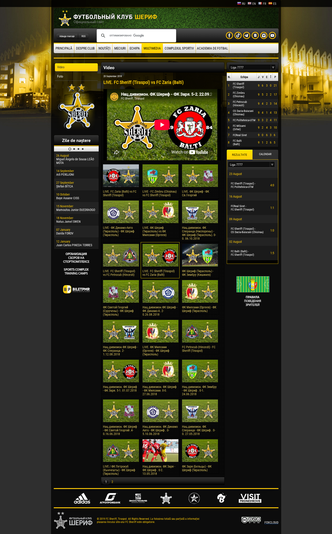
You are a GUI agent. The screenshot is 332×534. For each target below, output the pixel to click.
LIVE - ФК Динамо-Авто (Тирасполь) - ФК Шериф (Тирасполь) (118, 231)
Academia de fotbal (212, 48)
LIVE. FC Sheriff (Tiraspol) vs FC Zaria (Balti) (159, 272)
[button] (273, 67)
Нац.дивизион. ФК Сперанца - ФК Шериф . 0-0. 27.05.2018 (198, 430)
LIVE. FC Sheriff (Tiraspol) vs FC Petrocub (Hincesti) (119, 272)
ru (243, 3)
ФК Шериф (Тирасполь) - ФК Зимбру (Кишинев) (197, 272)
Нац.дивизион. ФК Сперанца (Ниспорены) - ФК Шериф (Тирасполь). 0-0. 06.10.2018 (199, 233)
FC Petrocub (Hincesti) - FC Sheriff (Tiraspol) (198, 348)
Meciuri (120, 48)
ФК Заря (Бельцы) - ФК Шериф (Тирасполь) (197, 468)
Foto (60, 76)
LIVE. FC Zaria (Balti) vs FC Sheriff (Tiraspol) (119, 193)
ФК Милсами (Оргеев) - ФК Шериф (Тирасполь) (199, 309)
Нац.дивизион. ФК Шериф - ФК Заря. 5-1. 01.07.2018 (120, 388)
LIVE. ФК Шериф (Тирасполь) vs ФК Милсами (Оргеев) (154, 231)
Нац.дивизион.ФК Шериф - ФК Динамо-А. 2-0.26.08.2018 (160, 310)
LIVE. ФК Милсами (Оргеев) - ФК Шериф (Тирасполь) (156, 350)
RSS (84, 36)
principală (64, 48)
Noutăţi (104, 48)
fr (264, 3)
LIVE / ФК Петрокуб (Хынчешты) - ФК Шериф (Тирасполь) (119, 470)
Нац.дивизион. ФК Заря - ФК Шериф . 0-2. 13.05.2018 (159, 470)
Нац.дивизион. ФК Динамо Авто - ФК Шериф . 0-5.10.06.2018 (160, 430)
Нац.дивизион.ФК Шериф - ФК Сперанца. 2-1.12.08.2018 (120, 350)
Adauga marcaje (67, 36)
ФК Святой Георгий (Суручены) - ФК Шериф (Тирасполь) (118, 310)
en (254, 3)
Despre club (85, 48)
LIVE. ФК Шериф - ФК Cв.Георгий (195, 193)
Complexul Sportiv (179, 48)
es (274, 3)
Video (61, 67)
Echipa (135, 48)
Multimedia (152, 48)
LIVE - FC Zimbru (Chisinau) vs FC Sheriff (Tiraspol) (160, 193)
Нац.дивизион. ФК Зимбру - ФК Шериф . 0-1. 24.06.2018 (199, 390)
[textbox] (250, 67)
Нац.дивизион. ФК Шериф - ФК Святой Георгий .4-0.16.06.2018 (120, 430)
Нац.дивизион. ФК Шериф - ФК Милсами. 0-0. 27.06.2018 (160, 390)
